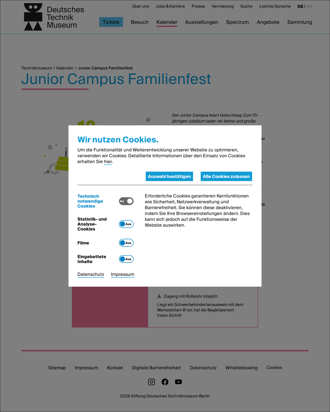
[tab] (98, 201)
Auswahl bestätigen (169, 176)
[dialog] (165, 206)
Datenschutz (90, 274)
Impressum (122, 274)
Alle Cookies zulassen (226, 176)
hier (108, 161)
